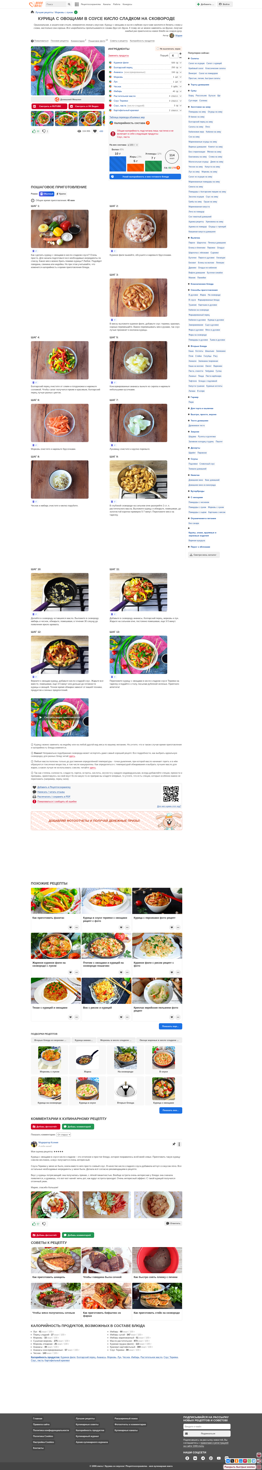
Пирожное (202, 453)
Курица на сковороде (49, 1102)
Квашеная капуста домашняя (202, 232)
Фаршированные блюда (208, 300)
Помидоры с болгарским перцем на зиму (207, 192)
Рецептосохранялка (91, 4)
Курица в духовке (216, 320)
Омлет (208, 366)
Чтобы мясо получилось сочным (53, 1312)
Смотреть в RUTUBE (50, 106)
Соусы (194, 459)
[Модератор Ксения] (34, 1144)
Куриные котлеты (214, 386)
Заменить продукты (118, 55)
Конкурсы (127, 4)
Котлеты (199, 351)
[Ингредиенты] (259, 1455)
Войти (226, 4)
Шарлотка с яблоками (199, 253)
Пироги (192, 243)
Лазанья (192, 376)
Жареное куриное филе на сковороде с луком (49, 964)
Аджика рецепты (196, 222)
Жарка (203, 295)
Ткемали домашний (197, 469)
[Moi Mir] (241, 1461)
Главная (37, 1418)
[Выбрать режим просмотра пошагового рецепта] (35, 251)
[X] (232, 1461)
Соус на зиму (212, 197)
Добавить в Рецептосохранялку (54, 787)
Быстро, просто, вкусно (204, 414)
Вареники (217, 366)
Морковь (118, 77)
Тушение (192, 305)
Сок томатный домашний (200, 217)
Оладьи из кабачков (207, 268)
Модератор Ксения (48, 1142)
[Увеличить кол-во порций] (180, 53)
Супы (193, 90)
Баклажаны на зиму (198, 157)
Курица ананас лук (85, 1040)
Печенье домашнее (217, 243)
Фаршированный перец (199, 315)
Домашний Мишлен (70, 99)
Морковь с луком (216, 507)
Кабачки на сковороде (199, 310)
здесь (72, 756)
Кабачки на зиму (213, 132)
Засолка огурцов (196, 197)
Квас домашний (212, 480)
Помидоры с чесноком (199, 502)
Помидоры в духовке (198, 340)
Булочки (192, 258)
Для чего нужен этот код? (169, 806)
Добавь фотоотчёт (47, 1126)
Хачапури (220, 258)
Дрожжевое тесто (197, 426)
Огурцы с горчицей (217, 227)
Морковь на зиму (209, 172)
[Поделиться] (259, 1461)
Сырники (214, 253)
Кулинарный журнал (87, 1436)
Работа (116, 4)
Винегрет (193, 73)
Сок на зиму (194, 137)
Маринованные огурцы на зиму (203, 142)
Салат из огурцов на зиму (200, 177)
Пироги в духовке (206, 258)
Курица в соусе (87, 1102)
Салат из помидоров (208, 73)
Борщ (191, 96)
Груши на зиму (210, 202)
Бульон (212, 96)
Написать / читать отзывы (51, 792)
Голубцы (207, 356)
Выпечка (195, 238)
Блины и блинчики (197, 248)
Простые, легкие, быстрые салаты (204, 78)
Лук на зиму (194, 172)
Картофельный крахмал (126, 110)
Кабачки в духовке (197, 320)
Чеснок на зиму (196, 167)
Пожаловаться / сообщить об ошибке (57, 801)
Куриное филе (121, 62)
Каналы (107, 4)
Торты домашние (200, 84)
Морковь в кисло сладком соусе (118, 1040)
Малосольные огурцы (198, 162)
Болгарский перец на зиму (201, 122)
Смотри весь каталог (205, 555)
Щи (218, 96)
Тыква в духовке (217, 340)
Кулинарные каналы (126, 1430)
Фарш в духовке (196, 330)
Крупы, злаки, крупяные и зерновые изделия (202, 534)
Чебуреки (209, 371)
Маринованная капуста (199, 207)
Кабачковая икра (196, 132)
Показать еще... (170, 1026)
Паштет (219, 442)
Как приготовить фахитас (48, 917)
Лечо (207, 127)
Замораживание (196, 325)
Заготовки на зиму (201, 107)
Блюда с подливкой (208, 381)
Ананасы (118, 72)
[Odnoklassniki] (236, 1461)
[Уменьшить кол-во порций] (180, 57)
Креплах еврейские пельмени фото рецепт (156, 1009)
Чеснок (117, 86)
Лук (116, 81)
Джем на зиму (216, 162)
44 (38, 131)
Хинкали (192, 361)
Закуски (195, 431)
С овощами (197, 497)
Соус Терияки (121, 100)
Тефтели (193, 381)
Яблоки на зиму (214, 152)
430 (101, 131)
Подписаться (208, 1433)
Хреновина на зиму (214, 222)
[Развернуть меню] (259, 1467)
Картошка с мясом (216, 512)
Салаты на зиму (196, 127)
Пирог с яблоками (200, 547)
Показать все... (171, 1110)
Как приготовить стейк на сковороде (157, 1312)
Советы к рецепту (119, 41)
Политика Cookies (43, 1436)
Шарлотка (201, 243)
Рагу (215, 356)
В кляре (201, 391)
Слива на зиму (215, 157)
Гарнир (194, 397)
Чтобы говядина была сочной (102, 1277)
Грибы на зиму (195, 202)
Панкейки (201, 278)
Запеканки (220, 351)
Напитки (195, 475)
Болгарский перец (123, 67)
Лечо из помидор (196, 212)
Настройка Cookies (43, 1442)
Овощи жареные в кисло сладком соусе (161, 1040)
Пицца (201, 376)
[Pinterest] (245, 1461)
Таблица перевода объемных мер (127, 117)
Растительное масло (125, 96)
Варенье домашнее (197, 147)
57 (38, 1224)
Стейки (198, 356)
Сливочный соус (207, 464)
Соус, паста (120, 105)
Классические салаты (215, 68)
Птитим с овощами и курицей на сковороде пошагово (103, 964)
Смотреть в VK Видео (87, 106)
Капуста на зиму (212, 167)
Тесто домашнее (199, 420)
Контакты (38, 1448)
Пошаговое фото (98, 40)
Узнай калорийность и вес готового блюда (146, 176)
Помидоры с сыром (197, 512)
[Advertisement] (208, 29)
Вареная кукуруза (197, 541)
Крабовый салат (196, 68)
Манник (192, 278)
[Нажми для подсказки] (148, 123)
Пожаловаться (41, 41)
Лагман (192, 391)
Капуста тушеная (196, 386)
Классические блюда (202, 284)
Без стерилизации (197, 152)
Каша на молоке (196, 366)
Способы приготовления (204, 290)
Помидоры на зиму (197, 112)
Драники (192, 268)
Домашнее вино (196, 480)
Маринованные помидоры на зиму (204, 182)
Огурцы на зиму (215, 112)
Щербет (192, 453)
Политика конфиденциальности (51, 1430)
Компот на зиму (215, 147)
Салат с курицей (214, 63)
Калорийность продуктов (142, 41)
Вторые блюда (199, 346)
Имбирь (118, 91)
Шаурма (192, 437)
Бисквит (192, 263)
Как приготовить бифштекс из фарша (102, 1314)
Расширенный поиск (126, 1418)
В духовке (193, 295)
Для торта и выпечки (202, 408)
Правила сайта (41, 1424)
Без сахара (194, 523)
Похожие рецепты (60, 41)
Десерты (195, 448)
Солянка (203, 101)
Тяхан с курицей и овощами (49, 1007)
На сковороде (214, 295)
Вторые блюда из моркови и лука (52, 1040)
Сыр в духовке (212, 325)
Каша (191, 351)
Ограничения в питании (203, 518)
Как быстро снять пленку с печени (155, 1277)
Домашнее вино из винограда (202, 485)
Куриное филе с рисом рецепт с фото (154, 964)
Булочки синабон (215, 273)
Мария (178, 35)
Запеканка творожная (208, 361)
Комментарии (78, 40)
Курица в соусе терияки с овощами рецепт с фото (105, 919)
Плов (191, 356)
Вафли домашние (197, 273)
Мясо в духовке (212, 330)
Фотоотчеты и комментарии (130, 1424)
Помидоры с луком (197, 507)
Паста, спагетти (196, 371)
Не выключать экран (170, 49)
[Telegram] (253, 1461)
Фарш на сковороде (198, 335)
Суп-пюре (193, 101)
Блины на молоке (206, 263)
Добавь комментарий (79, 1126)
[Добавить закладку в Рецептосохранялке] (94, 131)
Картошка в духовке (207, 305)
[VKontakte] (228, 1461)
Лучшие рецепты (85, 1418)
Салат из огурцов (197, 63)
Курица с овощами (163, 1102)
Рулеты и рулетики (207, 437)
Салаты (195, 58)
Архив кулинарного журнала (92, 1442)
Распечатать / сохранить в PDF (53, 796)
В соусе (192, 300)
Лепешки (220, 263)
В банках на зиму (197, 117)
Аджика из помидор (198, 227)
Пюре (191, 402)
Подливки (193, 464)
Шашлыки (209, 351)
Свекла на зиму (196, 187)
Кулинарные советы (87, 1424)
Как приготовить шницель (48, 1277)
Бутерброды (197, 491)
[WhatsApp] (249, 1461)
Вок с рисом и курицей (97, 1007)
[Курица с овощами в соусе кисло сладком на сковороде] (42, 118)
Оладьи (220, 248)
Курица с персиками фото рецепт (154, 917)
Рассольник (201, 96)
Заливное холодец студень (201, 442)
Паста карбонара (213, 376)
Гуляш (219, 371)
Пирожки (211, 248)
